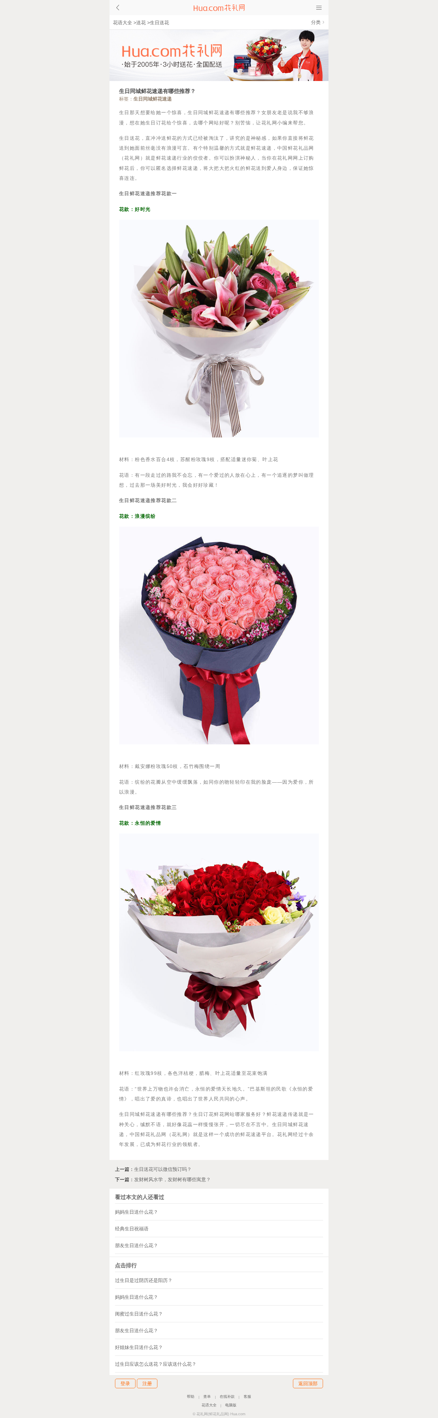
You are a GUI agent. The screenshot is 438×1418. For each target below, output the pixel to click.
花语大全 (122, 22)
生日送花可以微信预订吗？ (163, 1169)
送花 (141, 22)
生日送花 (159, 22)
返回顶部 (308, 1383)
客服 (247, 1397)
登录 (125, 1383)
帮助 (190, 1397)
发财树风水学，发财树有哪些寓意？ (172, 1179)
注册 (147, 1383)
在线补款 (227, 1397)
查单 (207, 1397)
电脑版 (230, 1405)
